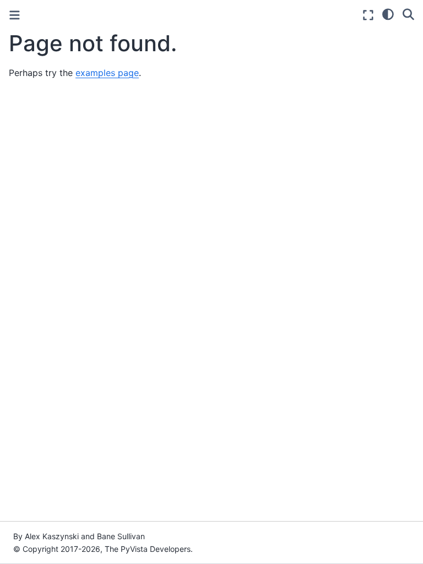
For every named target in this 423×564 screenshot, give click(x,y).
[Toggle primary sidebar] (14, 15)
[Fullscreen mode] (368, 15)
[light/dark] (388, 13)
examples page (107, 72)
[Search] (408, 13)
